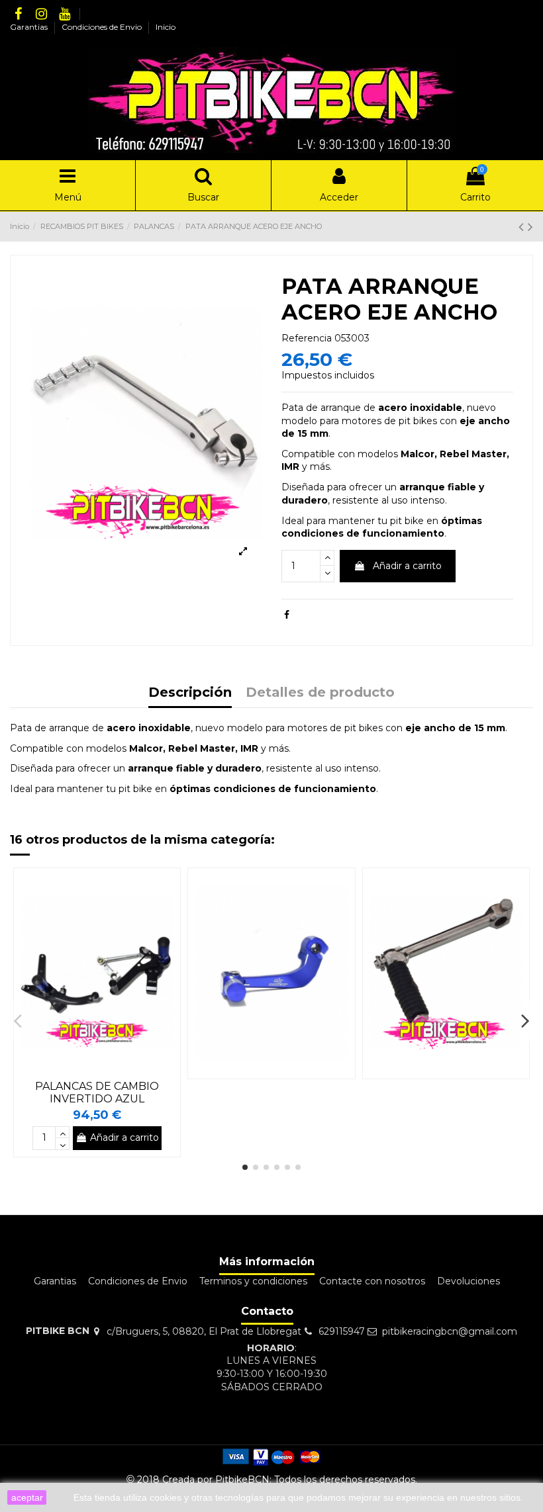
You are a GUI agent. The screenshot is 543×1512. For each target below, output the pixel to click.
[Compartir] (286, 615)
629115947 (342, 1331)
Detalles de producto (320, 693)
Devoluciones (468, 1281)
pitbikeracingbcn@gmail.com (449, 1331)
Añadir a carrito (407, 566)
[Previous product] (523, 226)
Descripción (190, 693)
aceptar (27, 1497)
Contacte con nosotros (372, 1281)
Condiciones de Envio (103, 27)
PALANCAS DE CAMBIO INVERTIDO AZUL (97, 1092)
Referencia (306, 338)
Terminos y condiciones (253, 1281)
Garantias (30, 27)
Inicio (165, 27)
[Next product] (530, 226)
